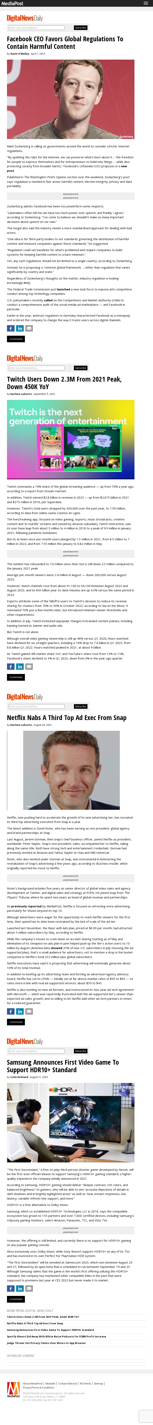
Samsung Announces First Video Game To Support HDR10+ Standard (50, 1330)
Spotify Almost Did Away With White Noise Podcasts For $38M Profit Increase (56, 1336)
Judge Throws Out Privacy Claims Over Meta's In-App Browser (46, 1343)
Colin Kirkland (19, 1077)
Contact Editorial (67, 1383)
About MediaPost (32, 1383)
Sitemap (98, 1383)
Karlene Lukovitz (21, 394)
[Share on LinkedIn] (20, 328)
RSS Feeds (85, 1383)
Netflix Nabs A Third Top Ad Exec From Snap (35, 1323)
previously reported (26, 906)
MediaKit (50, 1383)
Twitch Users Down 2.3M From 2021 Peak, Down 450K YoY (43, 1317)
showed (56, 948)
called (48, 300)
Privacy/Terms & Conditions (38, 1387)
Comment (16, 339)
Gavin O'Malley (19, 53)
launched (63, 289)
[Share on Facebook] (11, 328)
